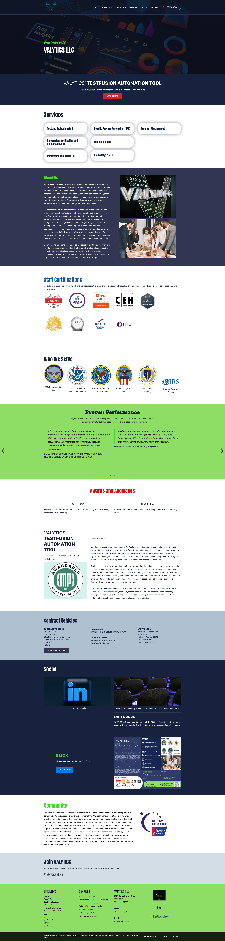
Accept (176, 936)
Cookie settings (150, 936)
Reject (164, 936)
